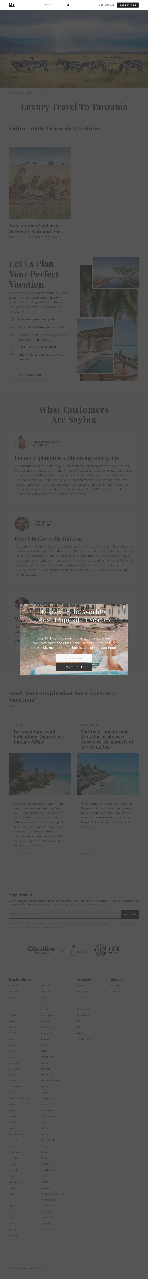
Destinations (107, 5)
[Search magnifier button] (68, 5)
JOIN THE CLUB (74, 667)
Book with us (127, 5)
